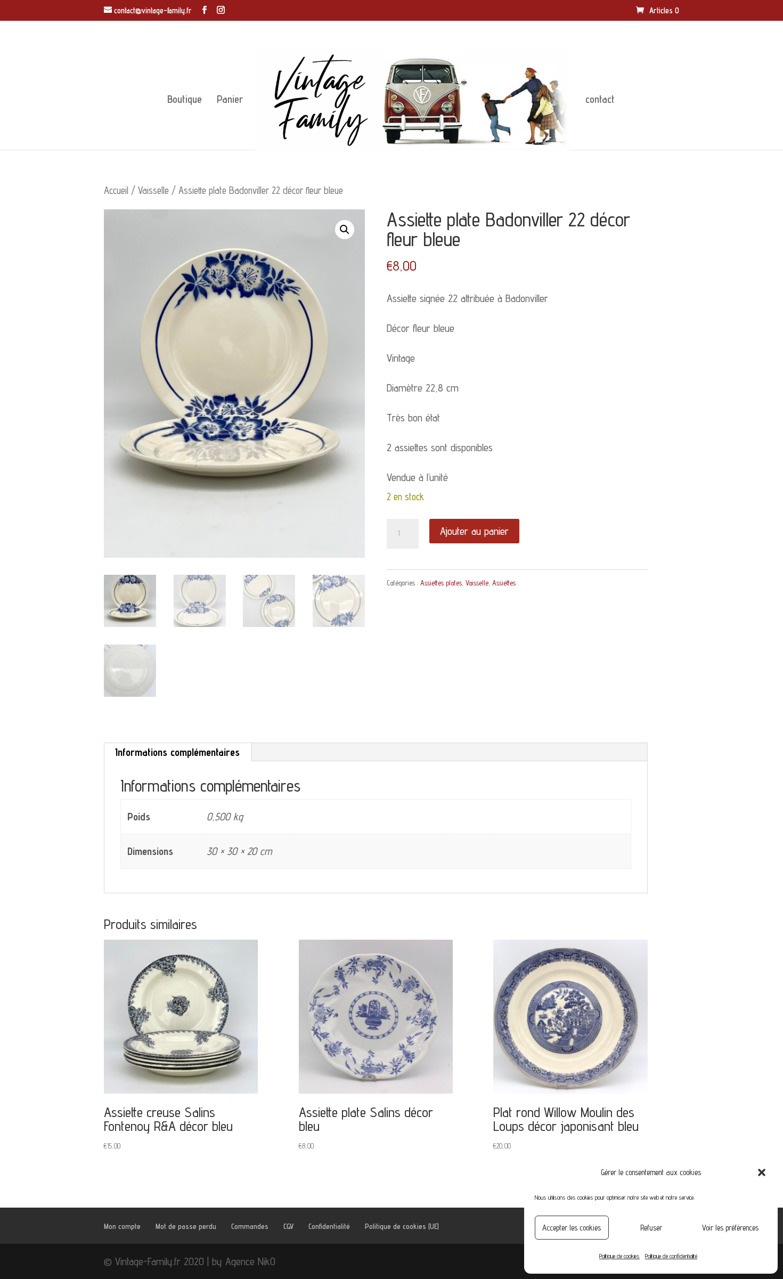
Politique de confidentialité (671, 1256)
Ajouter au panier (474, 531)
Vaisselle (153, 190)
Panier (230, 100)
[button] (761, 1172)
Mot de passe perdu (186, 1226)
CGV (288, 1226)
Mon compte (122, 1226)
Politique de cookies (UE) (402, 1226)
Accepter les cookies (571, 1227)
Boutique (184, 100)
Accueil (116, 190)
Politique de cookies (619, 1256)
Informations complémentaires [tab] (177, 752)
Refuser (651, 1227)
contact (600, 100)
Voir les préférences (730, 1227)
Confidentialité (329, 1226)
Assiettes (504, 583)
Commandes (249, 1226)
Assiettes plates (441, 583)
